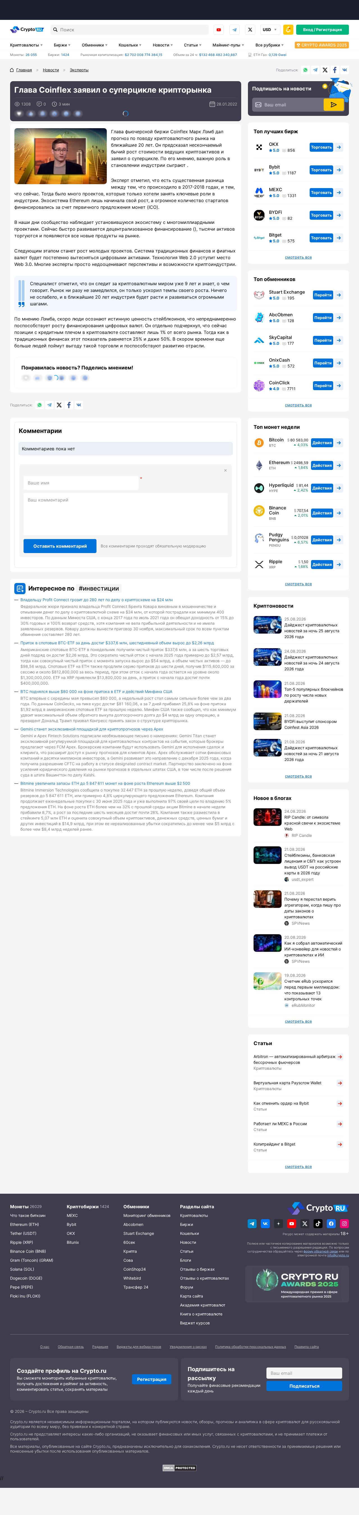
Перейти (323, 294)
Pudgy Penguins (279, 537)
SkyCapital (280, 337)
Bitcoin (276, 439)
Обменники (93, 45)
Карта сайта (191, 1296)
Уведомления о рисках (188, 1347)
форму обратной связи (320, 1251)
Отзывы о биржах (197, 1269)
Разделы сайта (197, 1206)
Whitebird (132, 1278)
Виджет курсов (195, 1322)
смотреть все (298, 257)
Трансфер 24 (135, 1287)
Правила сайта (306, 1347)
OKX (274, 144)
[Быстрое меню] (288, 30)
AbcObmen (281, 314)
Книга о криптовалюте (201, 1314)
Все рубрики (268, 45)
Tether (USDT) (23, 1233)
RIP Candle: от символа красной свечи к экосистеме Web (312, 823)
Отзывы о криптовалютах (204, 1278)
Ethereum (279, 462)
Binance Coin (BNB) (28, 1251)
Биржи (60, 45)
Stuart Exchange (287, 291)
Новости (161, 45)
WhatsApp (305, 70)
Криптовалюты (24, 45)
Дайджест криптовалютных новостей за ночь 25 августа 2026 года (311, 630)
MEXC (275, 189)
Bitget (275, 234)
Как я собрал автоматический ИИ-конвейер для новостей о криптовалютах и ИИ (313, 949)
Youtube (219, 30)
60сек (129, 1242)
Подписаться (304, 1386)
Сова (128, 1260)
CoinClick (279, 382)
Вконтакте (344, 70)
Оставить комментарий (60, 546)
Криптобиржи (83, 1206)
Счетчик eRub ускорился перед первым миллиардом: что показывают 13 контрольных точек (312, 990)
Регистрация (329, 29)
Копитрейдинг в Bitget (274, 1144)
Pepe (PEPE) (21, 1287)
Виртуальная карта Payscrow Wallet (287, 1082)
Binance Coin (277, 510)
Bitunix (73, 1242)
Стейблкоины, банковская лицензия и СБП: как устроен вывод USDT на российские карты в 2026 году (312, 864)
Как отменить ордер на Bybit (281, 1103)
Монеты (19, 1206)
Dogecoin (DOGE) (26, 1278)
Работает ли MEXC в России (280, 1123)
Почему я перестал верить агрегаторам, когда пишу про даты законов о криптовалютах (312, 908)
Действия (322, 442)
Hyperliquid (281, 485)
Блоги (185, 1260)
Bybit (274, 166)
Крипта (130, 1251)
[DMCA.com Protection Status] (179, 1468)
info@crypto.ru (338, 1255)
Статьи (191, 45)
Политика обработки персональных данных (250, 1347)
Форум (186, 1287)
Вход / (309, 29)
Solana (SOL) (22, 1269)
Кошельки (128, 45)
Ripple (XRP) (21, 1242)
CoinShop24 (134, 1269)
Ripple (275, 561)
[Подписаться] (334, 105)
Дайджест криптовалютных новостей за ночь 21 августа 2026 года (311, 753)
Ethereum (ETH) (24, 1224)
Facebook (335, 70)
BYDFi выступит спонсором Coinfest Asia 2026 (310, 724)
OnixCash (279, 359)
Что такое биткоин (27, 1215)
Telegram (234, 30)
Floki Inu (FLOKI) (25, 1296)
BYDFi (275, 212)
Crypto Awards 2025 (324, 45)
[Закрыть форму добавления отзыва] (225, 470)
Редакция (100, 1347)
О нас (44, 1347)
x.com (250, 30)
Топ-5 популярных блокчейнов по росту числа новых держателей (313, 695)
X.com (325, 70)
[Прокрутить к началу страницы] (346, 1480)
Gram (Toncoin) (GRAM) (31, 1260)
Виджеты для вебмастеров (139, 1347)
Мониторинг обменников (147, 1215)
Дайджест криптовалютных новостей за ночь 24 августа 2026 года (311, 663)
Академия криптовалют (202, 1305)
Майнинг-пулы (226, 45)
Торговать (321, 147)
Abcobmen (133, 1224)
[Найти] (55, 29)
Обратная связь (71, 1347)
